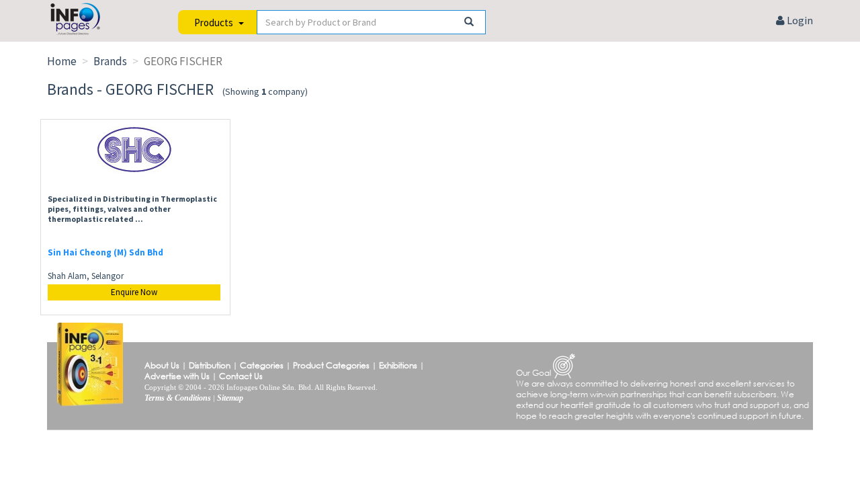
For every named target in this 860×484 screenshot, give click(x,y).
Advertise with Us (177, 376)
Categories (262, 365)
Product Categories (331, 365)
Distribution (209, 365)
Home (62, 61)
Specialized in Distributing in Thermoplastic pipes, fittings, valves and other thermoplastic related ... (132, 209)
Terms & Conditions (177, 398)
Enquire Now (134, 292)
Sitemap (230, 398)
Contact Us (241, 376)
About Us (161, 365)
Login (799, 20)
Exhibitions (398, 365)
